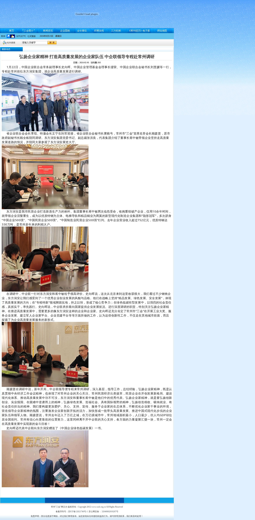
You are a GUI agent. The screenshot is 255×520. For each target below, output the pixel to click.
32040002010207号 (109, 511)
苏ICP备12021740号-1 (78, 511)
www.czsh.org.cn (98, 507)
